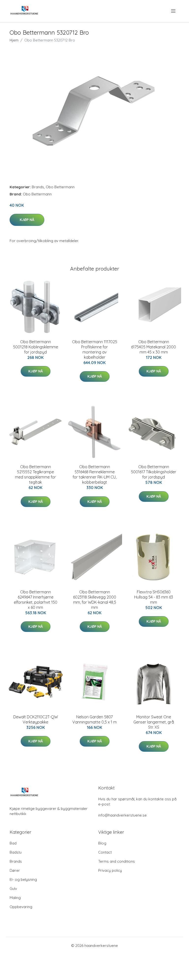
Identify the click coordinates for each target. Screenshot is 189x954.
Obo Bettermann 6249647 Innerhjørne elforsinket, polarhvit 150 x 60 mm (35, 599)
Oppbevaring (21, 906)
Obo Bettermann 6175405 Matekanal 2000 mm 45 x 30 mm (153, 346)
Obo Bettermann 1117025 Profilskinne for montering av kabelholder (94, 349)
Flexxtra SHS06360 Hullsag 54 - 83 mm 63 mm (153, 597)
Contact (105, 852)
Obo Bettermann (60, 187)
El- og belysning (23, 879)
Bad (13, 843)
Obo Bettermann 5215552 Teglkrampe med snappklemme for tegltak (35, 474)
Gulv (13, 888)
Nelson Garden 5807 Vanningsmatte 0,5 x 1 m (94, 719)
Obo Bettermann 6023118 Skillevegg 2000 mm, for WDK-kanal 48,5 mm (94, 599)
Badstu (16, 852)
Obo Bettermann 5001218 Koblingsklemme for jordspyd (35, 346)
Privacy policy (110, 870)
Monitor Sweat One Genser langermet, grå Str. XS (153, 722)
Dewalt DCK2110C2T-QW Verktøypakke (35, 719)
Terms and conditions (116, 861)
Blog (102, 843)
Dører (15, 870)
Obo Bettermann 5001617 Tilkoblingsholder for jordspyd (153, 471)
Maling (15, 897)
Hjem (14, 40)
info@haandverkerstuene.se (122, 815)
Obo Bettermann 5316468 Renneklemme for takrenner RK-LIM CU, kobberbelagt (94, 474)
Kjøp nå (27, 220)
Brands (38, 187)
